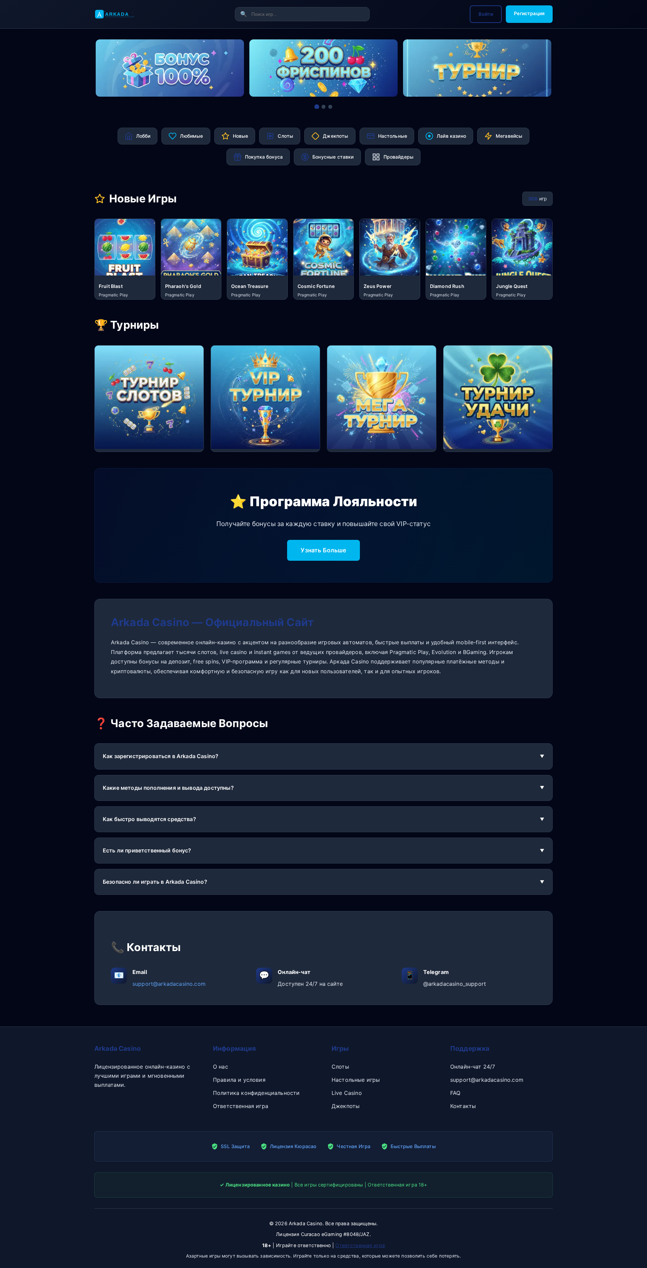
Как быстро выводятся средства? (149, 819)
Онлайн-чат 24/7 (472, 1066)
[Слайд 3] (330, 107)
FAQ (455, 1093)
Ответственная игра (240, 1106)
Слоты (340, 1066)
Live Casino (347, 1093)
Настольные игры (356, 1079)
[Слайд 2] (323, 107)
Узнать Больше (323, 550)
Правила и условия (239, 1079)
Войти (486, 14)
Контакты (463, 1106)
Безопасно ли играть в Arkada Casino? (155, 881)
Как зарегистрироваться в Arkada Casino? (160, 756)
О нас (220, 1066)
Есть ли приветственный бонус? (147, 850)
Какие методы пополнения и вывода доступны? (168, 787)
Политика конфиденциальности (256, 1093)
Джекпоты (346, 1106)
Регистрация (529, 13)
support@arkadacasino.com (169, 983)
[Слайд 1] (316, 106)
